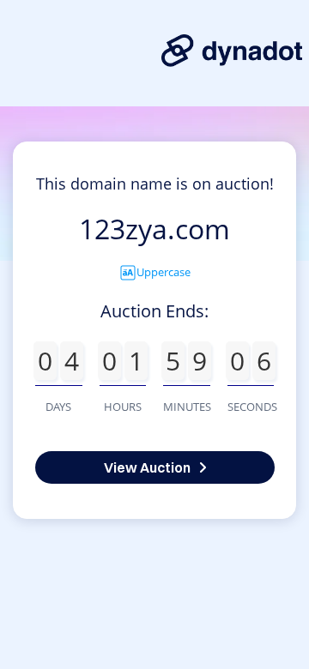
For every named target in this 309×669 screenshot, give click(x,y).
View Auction (147, 467)
